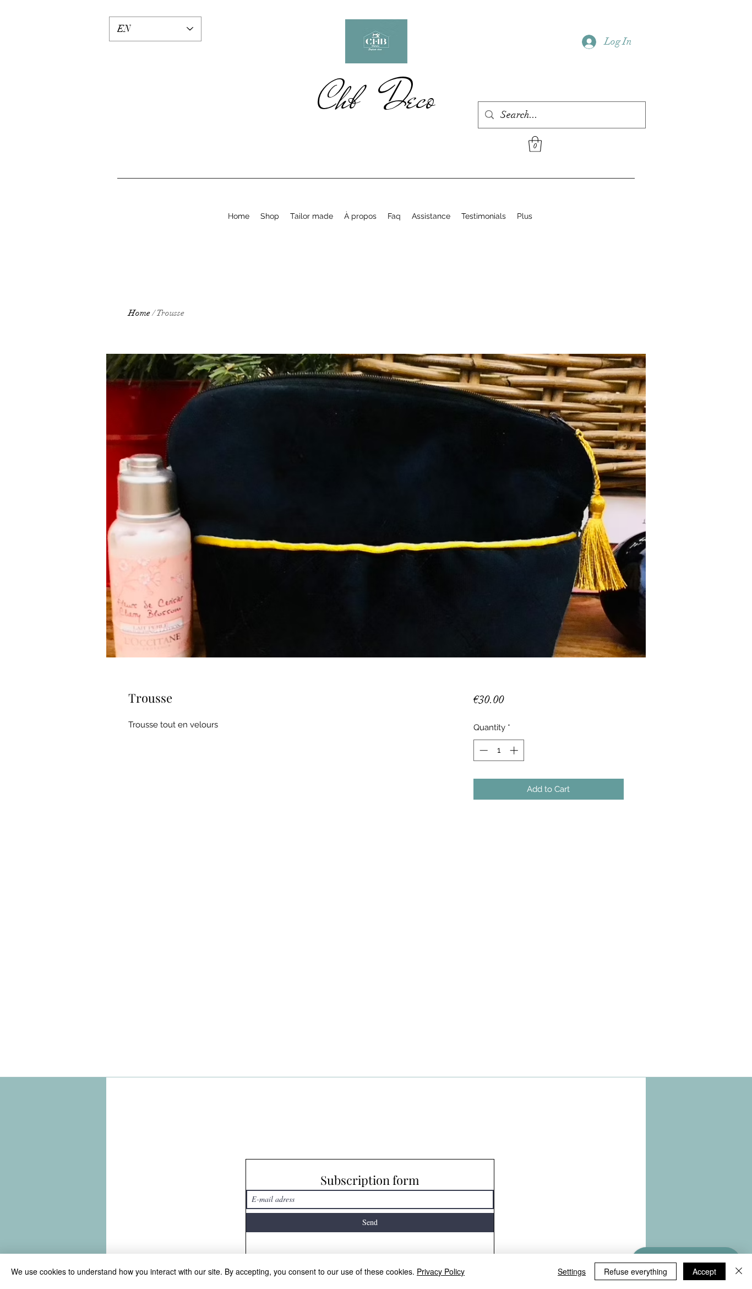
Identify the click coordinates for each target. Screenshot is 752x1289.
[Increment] (515, 750)
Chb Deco (376, 98)
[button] (535, 144)
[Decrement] (482, 750)
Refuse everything (635, 1271)
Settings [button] (572, 1271)
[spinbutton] (498, 750)
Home (139, 313)
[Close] (738, 1271)
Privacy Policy (441, 1271)
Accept (704, 1271)
